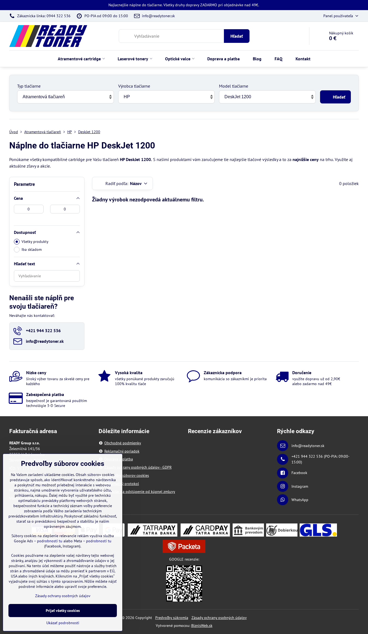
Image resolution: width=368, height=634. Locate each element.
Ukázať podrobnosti (62, 622)
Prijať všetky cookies (63, 610)
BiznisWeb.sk (201, 625)
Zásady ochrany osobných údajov (219, 617)
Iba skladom (32, 249)
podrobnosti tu (49, 540)
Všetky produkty (35, 241)
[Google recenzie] (184, 583)
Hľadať (236, 36)
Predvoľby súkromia (171, 617)
